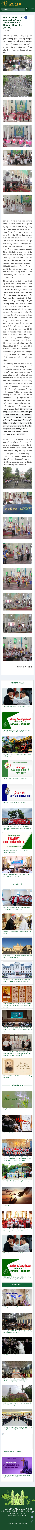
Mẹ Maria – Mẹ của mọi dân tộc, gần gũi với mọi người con (17, 755)
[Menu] (32, 9)
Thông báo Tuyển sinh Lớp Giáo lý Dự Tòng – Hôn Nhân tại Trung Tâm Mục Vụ (18, 731)
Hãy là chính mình (9, 1109)
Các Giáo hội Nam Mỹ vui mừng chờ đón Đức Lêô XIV (17, 932)
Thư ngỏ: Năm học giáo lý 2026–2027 (15, 778)
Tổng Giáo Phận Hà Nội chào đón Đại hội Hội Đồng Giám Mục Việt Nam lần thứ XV (18, 1428)
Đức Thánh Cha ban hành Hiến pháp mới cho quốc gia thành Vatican (18, 956)
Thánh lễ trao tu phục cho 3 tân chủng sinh (17, 706)
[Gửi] (27, 9)
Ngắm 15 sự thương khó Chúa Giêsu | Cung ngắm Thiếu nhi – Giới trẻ (17, 1476)
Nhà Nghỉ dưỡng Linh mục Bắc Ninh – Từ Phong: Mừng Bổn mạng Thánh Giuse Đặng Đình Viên (17, 828)
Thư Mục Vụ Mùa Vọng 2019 (12, 1451)
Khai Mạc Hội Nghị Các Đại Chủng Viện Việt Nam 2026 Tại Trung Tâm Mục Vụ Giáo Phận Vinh (18, 1029)
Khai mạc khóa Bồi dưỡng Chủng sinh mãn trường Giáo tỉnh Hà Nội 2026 (17, 908)
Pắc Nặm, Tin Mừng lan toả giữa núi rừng (16, 1181)
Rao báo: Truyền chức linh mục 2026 (15, 802)
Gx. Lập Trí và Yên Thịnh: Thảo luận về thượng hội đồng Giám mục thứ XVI (18, 1332)
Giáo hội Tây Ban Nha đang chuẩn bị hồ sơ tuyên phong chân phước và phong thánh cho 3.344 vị (18, 1005)
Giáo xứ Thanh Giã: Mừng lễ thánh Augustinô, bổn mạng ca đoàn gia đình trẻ (18, 1230)
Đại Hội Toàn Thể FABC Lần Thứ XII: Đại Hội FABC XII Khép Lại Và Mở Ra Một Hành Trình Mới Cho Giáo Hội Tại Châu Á (17, 1053)
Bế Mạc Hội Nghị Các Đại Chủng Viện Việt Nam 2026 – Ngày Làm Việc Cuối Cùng (17, 980)
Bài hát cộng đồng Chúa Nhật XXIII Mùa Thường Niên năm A (16, 851)
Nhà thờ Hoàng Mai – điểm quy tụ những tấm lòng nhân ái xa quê (18, 1404)
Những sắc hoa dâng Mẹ (11, 1307)
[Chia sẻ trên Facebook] (25, 17)
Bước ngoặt (7, 1205)
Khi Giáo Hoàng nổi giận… (12, 1355)
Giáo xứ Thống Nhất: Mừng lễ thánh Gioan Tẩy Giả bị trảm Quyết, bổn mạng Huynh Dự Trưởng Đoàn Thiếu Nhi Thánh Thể (17, 1158)
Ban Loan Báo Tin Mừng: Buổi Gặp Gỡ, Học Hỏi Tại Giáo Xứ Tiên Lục (17, 875)
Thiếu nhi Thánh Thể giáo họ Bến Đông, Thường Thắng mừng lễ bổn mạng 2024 (16, 1380)
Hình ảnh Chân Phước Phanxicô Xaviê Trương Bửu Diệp (18, 1076)
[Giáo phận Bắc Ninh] (11, 4)
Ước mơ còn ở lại (9, 1133)
